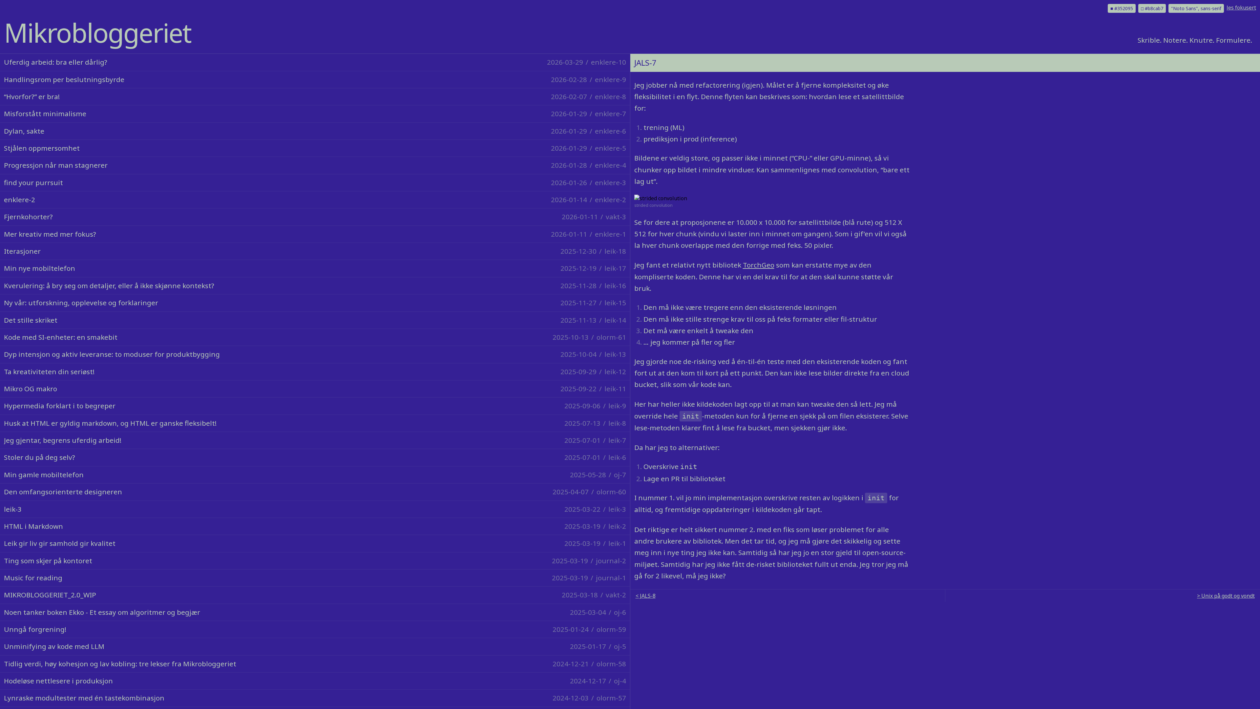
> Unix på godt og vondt (1226, 595)
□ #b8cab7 (1152, 8)
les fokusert (1241, 7)
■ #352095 (1121, 8)
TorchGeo (758, 264)
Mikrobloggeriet (97, 32)
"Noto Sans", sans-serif (1196, 8)
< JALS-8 (646, 595)
